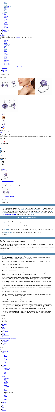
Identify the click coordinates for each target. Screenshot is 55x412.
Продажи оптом (4, 31)
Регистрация (4, 410)
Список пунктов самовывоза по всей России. (10, 214)
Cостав (3, 167)
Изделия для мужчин (7, 49)
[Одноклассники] (3, 128)
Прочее (5, 375)
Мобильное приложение (5, 340)
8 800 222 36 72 (2, 35)
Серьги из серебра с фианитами (8, 196)
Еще (2, 28)
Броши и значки (6, 1)
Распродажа (4, 66)
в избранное (4, 126)
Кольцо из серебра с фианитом (7, 181)
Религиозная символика (7, 6)
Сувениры (5, 4)
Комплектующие (6, 7)
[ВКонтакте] (2, 128)
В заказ (1, 132)
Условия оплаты (4, 168)
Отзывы (3, 32)
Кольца (5, 46)
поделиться (3, 127)
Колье (5, 8)
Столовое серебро (4, 29)
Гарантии (3, 169)
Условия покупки (4, 70)
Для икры (5, 374)
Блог (2, 33)
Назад (3, 352)
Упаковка (5, 12)
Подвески (5, 3)
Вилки (5, 371)
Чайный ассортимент (7, 369)
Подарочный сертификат (5, 30)
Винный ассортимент (7, 368)
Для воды (5, 367)
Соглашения (4, 343)
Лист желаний (15, 66)
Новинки (12, 66)
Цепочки (5, 10)
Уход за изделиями (4, 170)
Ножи (5, 373)
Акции (3, 34)
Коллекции (3, 13)
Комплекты (5, 43)
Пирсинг (5, 50)
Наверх (1, 349)
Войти (3, 409)
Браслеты (5, 9)
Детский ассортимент (7, 5)
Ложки (5, 372)
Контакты (3, 345)
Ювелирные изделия (5, 39)
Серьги (5, 2)
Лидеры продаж (8, 66)
